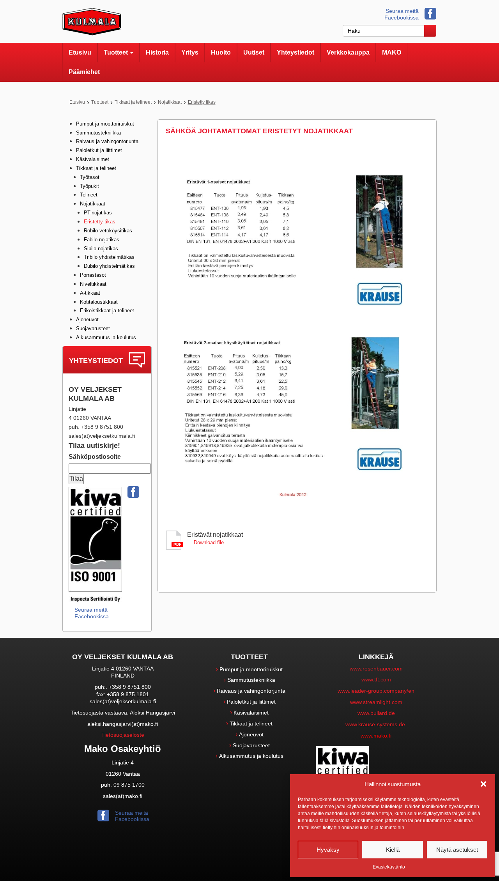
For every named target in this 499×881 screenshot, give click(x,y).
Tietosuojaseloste (122, 735)
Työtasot (89, 177)
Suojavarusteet (93, 328)
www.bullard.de (376, 713)
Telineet (88, 195)
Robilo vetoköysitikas (108, 231)
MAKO (391, 52)
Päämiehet (84, 72)
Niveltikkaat (93, 284)
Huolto (221, 52)
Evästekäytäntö (389, 867)
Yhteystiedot (295, 52)
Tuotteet (116, 52)
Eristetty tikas (99, 222)
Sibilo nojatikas (101, 248)
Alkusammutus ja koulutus (106, 337)
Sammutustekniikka (98, 133)
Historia (157, 52)
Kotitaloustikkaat (99, 302)
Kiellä (393, 849)
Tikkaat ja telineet (133, 102)
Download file (209, 542)
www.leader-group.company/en (376, 691)
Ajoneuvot (87, 319)
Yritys (189, 52)
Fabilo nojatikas (101, 239)
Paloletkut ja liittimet (99, 150)
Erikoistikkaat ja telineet (107, 310)
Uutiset (253, 52)
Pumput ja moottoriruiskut (105, 124)
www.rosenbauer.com (376, 668)
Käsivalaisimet (92, 159)
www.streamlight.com (376, 702)
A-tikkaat (90, 293)
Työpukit (89, 186)
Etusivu (80, 52)
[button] (483, 784)
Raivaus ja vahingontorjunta (107, 141)
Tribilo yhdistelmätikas (109, 257)
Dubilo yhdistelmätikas (109, 266)
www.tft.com (376, 679)
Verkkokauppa (348, 52)
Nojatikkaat (170, 102)
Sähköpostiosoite (95, 456)
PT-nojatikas (98, 213)
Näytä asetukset (457, 849)
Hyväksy (328, 849)
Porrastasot (93, 275)
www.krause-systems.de (376, 724)
